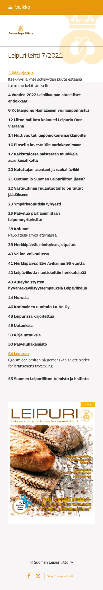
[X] (38, 576)
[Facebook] (29, 576)
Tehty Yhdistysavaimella (60, 576)
